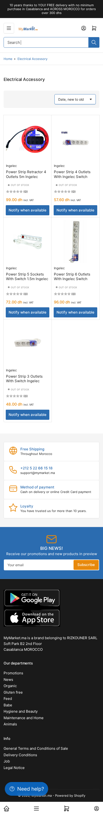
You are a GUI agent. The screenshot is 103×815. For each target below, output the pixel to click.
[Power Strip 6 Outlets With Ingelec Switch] (75, 241)
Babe (8, 705)
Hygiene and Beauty (21, 711)
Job (7, 761)
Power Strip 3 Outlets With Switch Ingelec (24, 378)
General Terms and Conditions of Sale (36, 748)
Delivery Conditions (20, 755)
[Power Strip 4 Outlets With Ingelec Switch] (75, 139)
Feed (8, 698)
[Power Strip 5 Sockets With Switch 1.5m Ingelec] (27, 241)
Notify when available (27, 210)
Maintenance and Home (24, 718)
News (8, 679)
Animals (10, 724)
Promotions (13, 673)
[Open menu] (9, 28)
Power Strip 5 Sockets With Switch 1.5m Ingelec (27, 276)
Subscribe (86, 564)
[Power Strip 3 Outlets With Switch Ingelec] (27, 343)
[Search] (94, 42)
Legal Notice (14, 767)
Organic (10, 686)
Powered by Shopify (70, 795)
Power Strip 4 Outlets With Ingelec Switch (72, 174)
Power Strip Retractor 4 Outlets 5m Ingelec (26, 174)
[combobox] (51, 42)
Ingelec (11, 166)
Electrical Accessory (32, 59)
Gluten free (13, 692)
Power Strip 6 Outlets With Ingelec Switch (72, 276)
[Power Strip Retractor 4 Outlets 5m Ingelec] (27, 139)
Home (8, 59)
